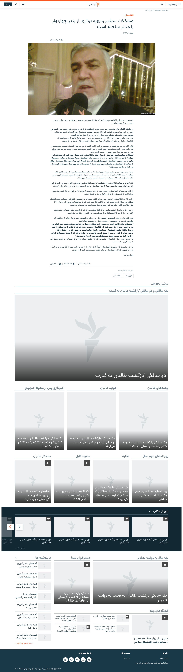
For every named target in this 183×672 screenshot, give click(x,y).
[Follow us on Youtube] (77, 659)
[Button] (56, 40)
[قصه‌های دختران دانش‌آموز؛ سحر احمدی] (44, 596)
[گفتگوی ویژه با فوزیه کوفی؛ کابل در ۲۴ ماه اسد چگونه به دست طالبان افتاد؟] (83, 618)
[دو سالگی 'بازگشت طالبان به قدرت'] (91, 338)
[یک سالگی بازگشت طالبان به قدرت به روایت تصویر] (130, 583)
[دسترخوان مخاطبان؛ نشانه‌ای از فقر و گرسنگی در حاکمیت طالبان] (72, 583)
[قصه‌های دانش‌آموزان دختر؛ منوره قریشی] (44, 565)
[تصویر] (23, 4)
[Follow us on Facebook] (89, 659)
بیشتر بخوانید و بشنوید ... (23, 643)
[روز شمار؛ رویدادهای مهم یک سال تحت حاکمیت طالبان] (150, 481)
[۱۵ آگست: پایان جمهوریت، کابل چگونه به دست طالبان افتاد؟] (72, 481)
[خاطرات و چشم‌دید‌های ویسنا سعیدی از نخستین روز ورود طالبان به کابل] (123, 628)
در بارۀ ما (126, 658)
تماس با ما (164, 658)
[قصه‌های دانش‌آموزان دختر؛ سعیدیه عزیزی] (44, 575)
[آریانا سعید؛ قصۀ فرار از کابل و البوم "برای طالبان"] (123, 618)
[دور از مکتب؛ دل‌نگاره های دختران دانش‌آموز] (150, 527)
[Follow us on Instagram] (71, 659)
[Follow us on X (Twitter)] (83, 659)
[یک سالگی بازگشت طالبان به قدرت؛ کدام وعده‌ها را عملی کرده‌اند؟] (143, 421)
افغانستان (129, 15)
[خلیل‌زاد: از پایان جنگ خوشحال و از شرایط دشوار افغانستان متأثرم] (150, 625)
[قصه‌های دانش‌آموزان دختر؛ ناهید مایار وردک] (44, 637)
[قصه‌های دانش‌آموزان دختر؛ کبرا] (44, 626)
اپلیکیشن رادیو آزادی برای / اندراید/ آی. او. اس (152, 663)
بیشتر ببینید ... (20, 548)
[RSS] (65, 659)
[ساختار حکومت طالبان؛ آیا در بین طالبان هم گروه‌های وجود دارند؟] (33, 481)
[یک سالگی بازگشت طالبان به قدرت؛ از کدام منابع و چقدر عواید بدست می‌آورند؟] (91, 421)
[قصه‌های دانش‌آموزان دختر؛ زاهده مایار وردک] (44, 586)
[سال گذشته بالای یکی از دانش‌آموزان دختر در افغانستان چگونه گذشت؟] (83, 628)
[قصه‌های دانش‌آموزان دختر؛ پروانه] (44, 606)
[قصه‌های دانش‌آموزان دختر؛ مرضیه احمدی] (44, 616)
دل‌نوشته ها (43, 558)
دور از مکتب (160, 511)
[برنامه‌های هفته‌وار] (16, 4)
